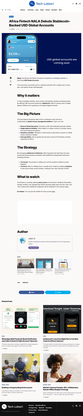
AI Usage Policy (33, 407)
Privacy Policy (33, 410)
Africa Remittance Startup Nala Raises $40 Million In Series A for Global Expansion (44, 270)
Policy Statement (43, 410)
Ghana (3, 384)
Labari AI (31, 239)
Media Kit (41, 407)
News (11, 16)
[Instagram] (80, 3)
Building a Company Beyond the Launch (17, 388)
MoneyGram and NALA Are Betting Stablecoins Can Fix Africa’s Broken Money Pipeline (25, 270)
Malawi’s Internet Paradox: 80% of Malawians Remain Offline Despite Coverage (60, 389)
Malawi (45, 384)
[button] (2, 10)
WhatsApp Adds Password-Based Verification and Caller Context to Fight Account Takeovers (19, 340)
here (53, 191)
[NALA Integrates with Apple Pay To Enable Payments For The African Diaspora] (63, 263)
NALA (19, 78)
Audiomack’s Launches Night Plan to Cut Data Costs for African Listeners (60, 340)
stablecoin (25, 282)
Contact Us (32, 412)
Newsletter (49, 407)
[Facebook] (76, 3)
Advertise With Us (40, 405)
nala (18, 282)
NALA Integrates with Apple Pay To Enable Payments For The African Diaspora (63, 270)
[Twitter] (73, 3)
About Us (31, 405)
